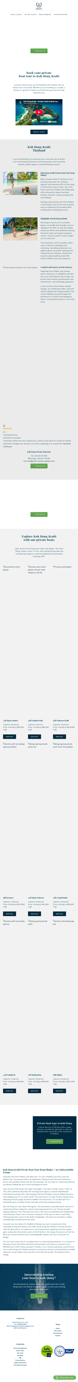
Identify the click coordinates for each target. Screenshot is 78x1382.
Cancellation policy (20, 1365)
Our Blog (20, 1355)
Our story (20, 1353)
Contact (58, 1335)
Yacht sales (20, 1350)
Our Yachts (58, 1331)
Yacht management (20, 1348)
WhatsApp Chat (40, 51)
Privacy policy (20, 1360)
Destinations (57, 1333)
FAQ (20, 1358)
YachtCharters (22, 1328)
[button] (64, 1378)
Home (58, 1328)
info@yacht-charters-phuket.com (41, 461)
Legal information (20, 1363)
